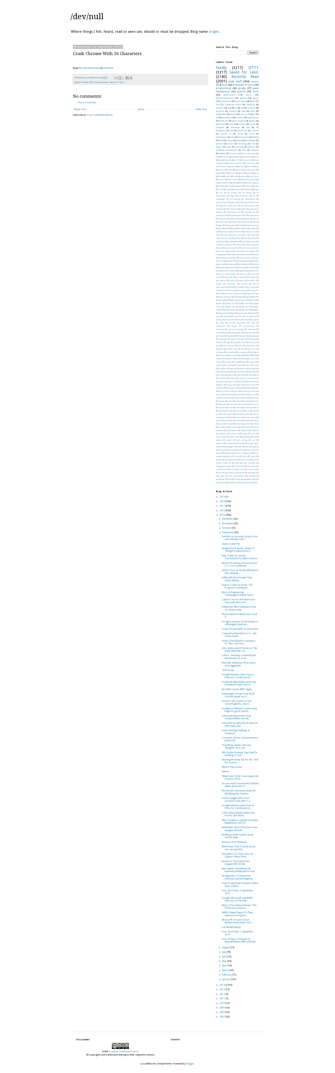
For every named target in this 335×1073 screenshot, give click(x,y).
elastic (238, 170)
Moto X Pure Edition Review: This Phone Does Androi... (239, 906)
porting (239, 147)
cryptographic (221, 254)
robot (234, 183)
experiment (253, 117)
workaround (221, 482)
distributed (251, 267)
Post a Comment (87, 102)
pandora (222, 378)
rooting (222, 411)
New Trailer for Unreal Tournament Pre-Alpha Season (239, 557)
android (241, 91)
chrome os (225, 134)
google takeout (230, 310)
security (233, 111)
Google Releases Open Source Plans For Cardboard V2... (238, 676)
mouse (219, 362)
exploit (219, 173)
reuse (230, 407)
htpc (246, 320)
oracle (251, 375)
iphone (219, 144)
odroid (233, 368)
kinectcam (242, 336)
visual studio (253, 469)
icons (222, 323)
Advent (225, 771)
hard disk (238, 316)
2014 (222, 985)
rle (257, 407)
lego (228, 342)
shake (218, 420)
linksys (253, 342)
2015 (222, 515)
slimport (229, 424)
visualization (224, 473)
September (228, 532)
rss (217, 414)
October (226, 528)
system (251, 443)
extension (231, 284)
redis (230, 401)
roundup (240, 411)
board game (231, 225)
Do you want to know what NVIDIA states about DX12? (240, 785)
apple (243, 209)
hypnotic (255, 320)
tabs (247, 447)
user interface (249, 463)
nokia (239, 365)
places (238, 385)
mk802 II (252, 355)
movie (253, 124)
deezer (239, 261)
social (248, 427)
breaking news (252, 225)
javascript (220, 124)
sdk (241, 183)
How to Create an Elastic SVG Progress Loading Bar (237, 586)
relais (238, 401)
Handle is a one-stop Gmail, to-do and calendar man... (240, 538)
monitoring (242, 359)
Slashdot (108, 68)
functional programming (234, 293)
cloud (252, 134)
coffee (253, 238)
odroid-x (242, 368)
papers (232, 378)
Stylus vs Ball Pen (231, 544)
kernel (232, 124)
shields (247, 420)
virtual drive (239, 466)
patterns (230, 381)
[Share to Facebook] (127, 78)
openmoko (220, 375)
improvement (249, 326)
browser (240, 117)
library (234, 114)
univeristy (245, 460)
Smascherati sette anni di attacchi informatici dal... (240, 724)
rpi (248, 411)
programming (223, 88)
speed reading (235, 437)
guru (257, 173)
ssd (254, 437)
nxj (220, 368)
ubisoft (228, 460)
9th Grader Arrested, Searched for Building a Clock (240, 754)
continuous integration (225, 166)
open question (239, 372)
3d (217, 117)
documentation (228, 271)
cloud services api (223, 238)
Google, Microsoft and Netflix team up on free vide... (237, 899)
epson (232, 280)
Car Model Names (231, 927)
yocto (243, 482)
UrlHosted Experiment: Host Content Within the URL (236, 717)
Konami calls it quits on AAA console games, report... (236, 702)
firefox (256, 137)
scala (238, 414)
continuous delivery (250, 248)
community (251, 163)
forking (232, 290)
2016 (222, 510)
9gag (232, 196)
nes (253, 144)
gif (227, 300)
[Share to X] (123, 78)
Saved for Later (117, 82)
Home (141, 109)
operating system (248, 179)
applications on (233, 212)
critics (237, 251)
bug (234, 228)
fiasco (238, 287)
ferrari (232, 173)
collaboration (233, 241)
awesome (223, 219)
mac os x (252, 349)
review (239, 407)
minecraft (222, 355)
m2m (235, 349)
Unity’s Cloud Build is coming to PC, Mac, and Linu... (239, 642)
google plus (244, 307)
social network (252, 183)
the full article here (89, 68)
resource (255, 404)
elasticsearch (250, 170)
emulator (252, 277)
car (246, 228)
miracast (233, 355)
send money (250, 417)
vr (254, 114)
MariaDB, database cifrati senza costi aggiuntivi (239, 664)
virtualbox (252, 466)
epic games (221, 280)
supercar (219, 443)
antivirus (233, 209)
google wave (244, 310)
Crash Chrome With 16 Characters (240, 629)
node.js (251, 108)
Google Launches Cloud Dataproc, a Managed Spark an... (240, 623)
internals (220, 329)
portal (248, 388)
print (237, 391)
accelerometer (222, 202)
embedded (221, 114)
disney (241, 267)
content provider (232, 248)
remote (247, 401)
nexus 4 (221, 179)
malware (219, 352)
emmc (218, 277)
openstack (241, 375)
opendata (252, 372)
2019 (222, 496)
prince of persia (224, 391)
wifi (230, 479)
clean (226, 235)
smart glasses (243, 424)
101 (221, 193)
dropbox (232, 274)
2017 (222, 506)
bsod (220, 228)
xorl (236, 482)
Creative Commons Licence (123, 1051)
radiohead (229, 394)
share (226, 420)
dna (217, 271)
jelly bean (220, 336)
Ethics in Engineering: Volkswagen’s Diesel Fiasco (237, 593)
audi (225, 215)
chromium (246, 160)
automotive (254, 215)
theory (218, 453)
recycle (221, 401)
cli (246, 235)
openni (231, 375)
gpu (233, 313)
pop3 (241, 388)
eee (232, 137)
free (221, 140)
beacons (233, 219)
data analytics (245, 258)
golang (239, 140)
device (241, 166)
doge (240, 271)
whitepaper (220, 479)
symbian (230, 443)
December (227, 518)
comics (255, 81)
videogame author (223, 466)
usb (229, 463)
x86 (248, 127)
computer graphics (224, 245)
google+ (255, 310)
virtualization (221, 469)
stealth (219, 440)
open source (233, 179)
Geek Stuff (235, 81)
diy (257, 166)
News (253, 101)
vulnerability (238, 473)
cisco (218, 235)
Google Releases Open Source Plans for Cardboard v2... (238, 807)
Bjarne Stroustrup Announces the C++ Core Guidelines (239, 564)
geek (254, 297)
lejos (235, 342)
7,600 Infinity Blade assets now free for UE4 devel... (238, 814)
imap (253, 323)
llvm (240, 346)
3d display (232, 193)
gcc (247, 297)
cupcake (238, 254)
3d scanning (235, 153)
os (258, 375)
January (226, 979)
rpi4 (254, 411)
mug (237, 362)
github (243, 98)
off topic (252, 368)
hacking (227, 316)
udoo (257, 186)
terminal (231, 450)
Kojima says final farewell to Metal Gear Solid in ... (240, 884)
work (252, 111)
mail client (254, 176)
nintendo (230, 365)
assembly (247, 157)
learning (252, 339)
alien (234, 206)
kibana (243, 176)
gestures (219, 300)
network (219, 365)
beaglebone (245, 219)
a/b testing (235, 199)
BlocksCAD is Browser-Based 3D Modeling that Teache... (239, 792)
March (226, 970)
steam (229, 440)
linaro (243, 342)
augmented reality (238, 215)
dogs (247, 271)
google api (230, 303)
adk (233, 157)
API (217, 157)
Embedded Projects (243, 85)
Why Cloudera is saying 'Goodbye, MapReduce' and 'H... (240, 821)
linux (224, 85)
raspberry (225, 183)
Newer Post (80, 109)
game (241, 173)
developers (221, 137)
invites (219, 333)
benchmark (223, 222)
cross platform (250, 251)
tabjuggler (229, 447)
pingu (229, 385)
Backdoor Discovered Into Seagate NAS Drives (236, 862)
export (218, 284)
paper (219, 147)
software (244, 430)
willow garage (240, 479)
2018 (222, 501)
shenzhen (236, 420)
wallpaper (252, 473)
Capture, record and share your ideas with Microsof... (239, 601)
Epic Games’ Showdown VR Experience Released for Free (238, 870)
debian (231, 261)
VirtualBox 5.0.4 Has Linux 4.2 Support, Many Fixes (237, 855)
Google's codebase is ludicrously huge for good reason (239, 710)
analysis (252, 206)
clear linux (237, 235)
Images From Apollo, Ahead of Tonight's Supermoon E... (238, 549)
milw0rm (255, 352)
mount (253, 359)
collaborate (220, 241)
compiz (253, 241)
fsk (219, 293)
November (228, 523)
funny (229, 140)
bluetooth (242, 130)
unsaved (220, 127)
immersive (220, 326)
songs (244, 434)
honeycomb (230, 320)
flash (223, 290)
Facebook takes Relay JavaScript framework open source (239, 683)
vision (241, 469)
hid (254, 316)
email (253, 274)
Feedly (85, 82)
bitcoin (235, 222)
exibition (252, 280)
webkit (222, 153)
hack (218, 316)
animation (227, 117)
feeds (230, 287)
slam (221, 424)
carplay (253, 228)
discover (232, 267)
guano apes (243, 313)
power (256, 388)
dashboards (224, 258)
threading (228, 453)
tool (218, 104)
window (253, 479)
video (228, 189)
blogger (219, 225)
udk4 (236, 460)
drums (221, 170)
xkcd (257, 189)
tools (245, 456)
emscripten (229, 277)
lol (228, 349)
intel (236, 176)
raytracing (243, 398)
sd (231, 417)
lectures (219, 342)
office (218, 372)
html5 (228, 176)
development (244, 264)
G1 (254, 196)
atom (218, 215)
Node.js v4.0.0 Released (234, 842)
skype (256, 420)
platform (219, 388)
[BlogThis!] (120, 78)
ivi (241, 333)
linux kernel (228, 346)
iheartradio (241, 323)
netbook (252, 362)
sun (253, 440)
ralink (238, 394)
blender (228, 160)
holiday (219, 320)
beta (220, 160)
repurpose (222, 404)
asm (254, 212)
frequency (254, 290)
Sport (256, 91)
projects (220, 111)
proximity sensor (249, 391)
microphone (243, 352)
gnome (219, 303)
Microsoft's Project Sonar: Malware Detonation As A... (237, 921)
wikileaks (248, 189)
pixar (228, 147)
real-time (255, 398)
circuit (240, 134)
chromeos (237, 232)
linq (217, 346)
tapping (255, 447)
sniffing (255, 424)
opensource (229, 95)
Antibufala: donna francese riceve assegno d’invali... (239, 828)
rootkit (230, 411)
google (242, 88)
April (225, 965)
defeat (247, 261)
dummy (243, 274)
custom (247, 254)
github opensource (239, 300)
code (246, 238)
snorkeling (223, 427)
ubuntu (255, 150)
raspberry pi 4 (250, 394)
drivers (222, 274)
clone (253, 235)
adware (246, 202)
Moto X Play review (232, 767)
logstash (219, 349)
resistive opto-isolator (239, 404)
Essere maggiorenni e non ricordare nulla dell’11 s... (236, 799)
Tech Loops (228, 670)
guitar (253, 313)
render (256, 401)
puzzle (219, 394)
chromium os (250, 232)
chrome (255, 130)
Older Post (201, 109)
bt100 (227, 228)
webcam (237, 189)
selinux (238, 417)
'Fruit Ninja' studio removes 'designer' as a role (236, 746)
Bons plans (240, 101)
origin (213, 31)
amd (242, 206)
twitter (218, 460)
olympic (227, 372)
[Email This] (116, 78)
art (239, 157)
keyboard (231, 336)
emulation (241, 277)
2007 (222, 1016)
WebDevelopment (225, 98)
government (224, 313)
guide (249, 173)
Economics (243, 196)
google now (230, 307)
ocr (226, 368)
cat (217, 232)
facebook (223, 121)
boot (241, 225)
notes (247, 365)
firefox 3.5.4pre (249, 287)
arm (231, 130)
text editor (251, 450)
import (234, 326)
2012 (222, 994)
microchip (230, 352)
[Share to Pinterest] (131, 78)
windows (235, 127)
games (252, 121)
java (229, 108)
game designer (225, 297)
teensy (221, 450)
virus (233, 469)
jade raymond (250, 333)
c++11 (237, 160)
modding (242, 144)
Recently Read (101, 82)
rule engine (227, 414)
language (223, 339)
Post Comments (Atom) (99, 115)
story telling (241, 440)
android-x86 (221, 209)
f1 (225, 173)
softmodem (232, 430)
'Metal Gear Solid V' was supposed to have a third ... (240, 777)
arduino (220, 108)
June (224, 956)
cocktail (237, 238)
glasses (253, 300)
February (227, 974)
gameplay (239, 297)
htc (240, 320)
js (236, 108)
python (251, 147)
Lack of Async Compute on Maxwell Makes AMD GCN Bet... (239, 940)
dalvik (256, 254)
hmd (221, 176)
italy (226, 333)
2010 (222, 1003)
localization (251, 346)
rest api (222, 407)
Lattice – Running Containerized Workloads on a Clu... (239, 656)
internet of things (235, 329)
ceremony (226, 232)
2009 (222, 1007)
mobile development (224, 359)
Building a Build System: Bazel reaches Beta (237, 836)
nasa (244, 362)
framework (242, 290)
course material (225, 251)
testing (241, 450)
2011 (222, 998)
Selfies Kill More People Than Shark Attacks (237, 579)
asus (257, 157)
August (226, 947)
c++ (240, 228)
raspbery (232, 398)
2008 (222, 1012)
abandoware (250, 199)
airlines (255, 202)
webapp (252, 476)
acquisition (235, 202)
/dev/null (87, 16)
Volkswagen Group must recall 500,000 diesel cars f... (238, 695)
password (220, 381)
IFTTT (91, 82)
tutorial (248, 186)
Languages (220, 199)
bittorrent (246, 222)
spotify (247, 437)
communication (235, 163)
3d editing (247, 193)
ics (230, 323)
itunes (234, 333)
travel (253, 456)
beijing (256, 219)
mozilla (228, 362)
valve (221, 189)
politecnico (225, 101)
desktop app (231, 264)
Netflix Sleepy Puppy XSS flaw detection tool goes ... (237, 914)
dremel (256, 271)
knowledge (254, 336)
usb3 (237, 463)
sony (253, 434)
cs (231, 254)
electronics (243, 137)
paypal (240, 381)
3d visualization (249, 153)
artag (246, 212)
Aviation (225, 157)
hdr (247, 316)
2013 (222, 989)
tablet (239, 447)
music (249, 95)
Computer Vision (233, 104)
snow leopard (236, 427)
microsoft (245, 114)
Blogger (190, 1063)
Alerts (256, 98)
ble (254, 222)
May (224, 961)
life (242, 108)
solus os (234, 434)
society (221, 186)
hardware (251, 140)
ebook (230, 170)
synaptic (240, 443)
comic (244, 241)
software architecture (226, 150)
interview (252, 329)
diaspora (222, 267)
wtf (230, 482)
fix (217, 290)
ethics (241, 280)
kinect (231, 144)
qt (217, 183)
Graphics (250, 104)
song (230, 186)
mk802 (243, 355)
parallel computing (247, 378)
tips (237, 456)
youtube (251, 482)
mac (242, 349)
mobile (242, 124)
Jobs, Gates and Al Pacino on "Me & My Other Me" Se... (239, 649)
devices (255, 264)
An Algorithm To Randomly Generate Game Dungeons (237, 877)
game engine (238, 121)
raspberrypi (221, 398)
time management (244, 453)
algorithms (223, 206)
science (246, 414)
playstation (231, 388)
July (224, 952)
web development (236, 476)
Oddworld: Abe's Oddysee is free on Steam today (239, 608)
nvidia (256, 365)
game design (253, 293)
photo (249, 381)
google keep (244, 303)
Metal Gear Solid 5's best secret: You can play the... (239, 848)
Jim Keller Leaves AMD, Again (237, 689)
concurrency (241, 245)
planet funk (250, 385)
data (234, 258)
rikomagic (249, 407)
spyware (238, 186)
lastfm (233, 339)
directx (250, 166)
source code (221, 437)
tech (244, 150)
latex (242, 339)
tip (230, 456)
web (243, 111)
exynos (244, 284)
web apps (220, 476)
